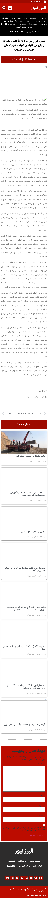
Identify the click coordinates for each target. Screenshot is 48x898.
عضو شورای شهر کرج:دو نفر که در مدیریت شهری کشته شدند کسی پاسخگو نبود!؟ (26, 609)
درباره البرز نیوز (24, 866)
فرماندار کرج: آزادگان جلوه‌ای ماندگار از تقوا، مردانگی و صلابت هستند (26, 687)
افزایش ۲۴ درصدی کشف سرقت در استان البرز (25, 724)
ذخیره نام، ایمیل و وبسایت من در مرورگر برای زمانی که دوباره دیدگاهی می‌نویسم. (24, 829)
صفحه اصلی (35, 861)
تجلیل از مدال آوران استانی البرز (31, 531)
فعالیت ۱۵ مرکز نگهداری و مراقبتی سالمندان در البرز (24, 648)
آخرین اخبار (22, 861)
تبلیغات (11, 861)
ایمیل (42, 806)
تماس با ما (37, 866)
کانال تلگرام (10, 866)
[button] (10, 8)
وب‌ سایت (41, 815)
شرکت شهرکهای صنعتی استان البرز (32, 397)
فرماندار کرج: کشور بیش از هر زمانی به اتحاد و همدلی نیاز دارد (24, 569)
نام (43, 796)
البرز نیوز (38, 7)
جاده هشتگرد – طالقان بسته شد (31, 456)
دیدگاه (41, 764)
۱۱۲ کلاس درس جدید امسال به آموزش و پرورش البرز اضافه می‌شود (27, 494)
